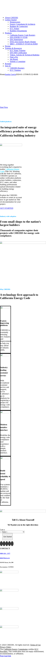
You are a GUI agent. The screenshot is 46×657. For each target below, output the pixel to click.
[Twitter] (4, 543)
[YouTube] (6, 543)
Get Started (7, 537)
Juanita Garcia (10, 74)
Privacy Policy (5, 647)
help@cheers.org (5, 558)
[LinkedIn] (12, 543)
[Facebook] (1, 543)
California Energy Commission (16, 649)
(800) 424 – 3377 (5, 553)
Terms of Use (35, 645)
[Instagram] (9, 543)
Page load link (5, 656)
